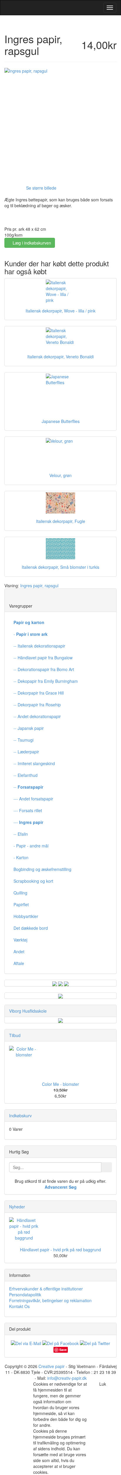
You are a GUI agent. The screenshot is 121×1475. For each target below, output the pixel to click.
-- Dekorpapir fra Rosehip (37, 705)
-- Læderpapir (26, 752)
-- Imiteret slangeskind (34, 763)
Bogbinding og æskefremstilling (42, 869)
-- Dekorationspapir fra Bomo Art (44, 669)
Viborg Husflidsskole (28, 1011)
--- (28, 822)
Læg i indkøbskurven (31, 243)
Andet (19, 951)
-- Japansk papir (29, 728)
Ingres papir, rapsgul (39, 585)
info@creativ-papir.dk (67, 1378)
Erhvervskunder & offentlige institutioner (46, 1289)
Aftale (19, 963)
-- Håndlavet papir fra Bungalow (43, 657)
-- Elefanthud (26, 775)
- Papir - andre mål (31, 846)
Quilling (20, 893)
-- (28, 787)
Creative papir (51, 1366)
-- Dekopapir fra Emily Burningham (46, 681)
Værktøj (20, 940)
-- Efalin (21, 834)
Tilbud (15, 1035)
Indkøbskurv (20, 1115)
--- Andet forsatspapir (33, 799)
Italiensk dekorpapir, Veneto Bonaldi (60, 356)
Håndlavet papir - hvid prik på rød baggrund (60, 1249)
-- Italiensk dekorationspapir (39, 646)
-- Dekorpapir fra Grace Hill (39, 693)
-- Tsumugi (23, 740)
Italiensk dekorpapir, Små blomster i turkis (60, 567)
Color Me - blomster (60, 1084)
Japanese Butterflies (61, 421)
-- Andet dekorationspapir (37, 716)
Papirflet (21, 904)
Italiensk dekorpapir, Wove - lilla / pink (60, 311)
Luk (102, 1384)
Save (63, 1349)
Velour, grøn (60, 475)
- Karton (21, 857)
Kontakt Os (19, 1306)
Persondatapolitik (25, 1294)
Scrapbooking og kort (33, 881)
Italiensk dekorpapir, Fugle (60, 521)
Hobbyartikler (26, 916)
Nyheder (17, 1207)
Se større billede (41, 188)
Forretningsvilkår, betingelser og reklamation (50, 1300)
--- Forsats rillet (28, 810)
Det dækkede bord (31, 928)
